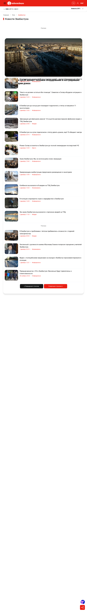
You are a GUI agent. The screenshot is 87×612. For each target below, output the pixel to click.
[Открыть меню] (5, 3)
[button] (77, 8)
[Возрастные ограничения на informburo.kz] (73, 3)
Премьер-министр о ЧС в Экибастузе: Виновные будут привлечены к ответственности (46, 273)
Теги (13, 15)
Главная (6, 15)
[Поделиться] (82, 607)
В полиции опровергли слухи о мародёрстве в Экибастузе (42, 200)
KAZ (82, 3)
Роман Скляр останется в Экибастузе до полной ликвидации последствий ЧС (49, 147)
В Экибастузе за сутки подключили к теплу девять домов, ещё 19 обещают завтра (51, 133)
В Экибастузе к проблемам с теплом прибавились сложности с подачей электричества (47, 233)
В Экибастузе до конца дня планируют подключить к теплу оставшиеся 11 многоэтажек (48, 108)
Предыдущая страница (32, 286)
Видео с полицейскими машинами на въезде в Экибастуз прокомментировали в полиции (50, 260)
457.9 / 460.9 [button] (12, 9)
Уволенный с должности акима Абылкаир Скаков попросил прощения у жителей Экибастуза (51, 247)
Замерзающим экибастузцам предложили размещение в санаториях (46, 173)
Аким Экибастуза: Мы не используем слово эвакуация (40, 160)
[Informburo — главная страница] (16, 3)
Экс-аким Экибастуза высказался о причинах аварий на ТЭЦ (43, 213)
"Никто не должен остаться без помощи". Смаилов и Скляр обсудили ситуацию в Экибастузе (50, 94)
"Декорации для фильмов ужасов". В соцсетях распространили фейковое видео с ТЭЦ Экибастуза (51, 121)
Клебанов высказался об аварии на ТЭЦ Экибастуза (40, 186)
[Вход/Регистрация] (77, 3)
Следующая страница (55, 286)
